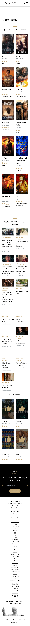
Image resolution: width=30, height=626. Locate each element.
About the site (15, 586)
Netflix (15, 537)
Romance (15, 539)
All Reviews (15, 505)
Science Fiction (15, 541)
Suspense (15, 544)
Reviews (15, 552)
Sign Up (15, 514)
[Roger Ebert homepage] (9, 3)
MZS (15, 558)
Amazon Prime (15, 522)
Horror (15, 530)
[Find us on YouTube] (15, 596)
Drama (15, 528)
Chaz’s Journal (15, 554)
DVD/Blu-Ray (15, 567)
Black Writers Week (15, 571)
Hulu (15, 533)
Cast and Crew (15, 508)
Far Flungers (15, 561)
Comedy (15, 524)
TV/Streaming (15, 576)
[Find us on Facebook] (12, 596)
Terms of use (15, 621)
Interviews (15, 563)
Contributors (15, 593)
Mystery (15, 535)
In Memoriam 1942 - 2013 (15, 603)
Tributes (15, 565)
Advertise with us (15, 591)
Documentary (15, 526)
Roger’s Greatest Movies (15, 503)
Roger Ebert (15, 578)
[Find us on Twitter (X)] (17, 596)
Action (15, 520)
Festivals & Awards (15, 580)
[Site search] (24, 3)
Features (15, 574)
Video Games (15, 569)
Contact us (15, 588)
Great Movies (15, 556)
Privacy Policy (15, 622)
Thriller (15, 546)
